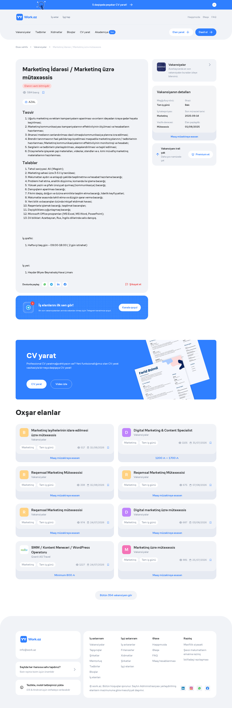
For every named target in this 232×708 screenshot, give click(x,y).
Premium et (203, 154)
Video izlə (61, 384)
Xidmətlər (56, 32)
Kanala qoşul (129, 307)
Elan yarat (178, 32)
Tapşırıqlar (96, 650)
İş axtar (55, 17)
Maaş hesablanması (164, 661)
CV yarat (85, 32)
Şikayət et (135, 284)
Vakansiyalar (23, 32)
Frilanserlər (127, 650)
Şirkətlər (94, 655)
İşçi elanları (127, 666)
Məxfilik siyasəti (193, 644)
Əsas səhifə (22, 47)
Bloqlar (71, 32)
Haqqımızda (194, 17)
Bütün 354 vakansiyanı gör (116, 595)
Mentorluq (96, 661)
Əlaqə (206, 17)
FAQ (213, 17)
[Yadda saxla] (43, 92)
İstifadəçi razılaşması (196, 659)
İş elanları (95, 677)
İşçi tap (66, 17)
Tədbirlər (40, 32)
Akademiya (104, 32)
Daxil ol (203, 32)
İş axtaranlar (128, 644)
